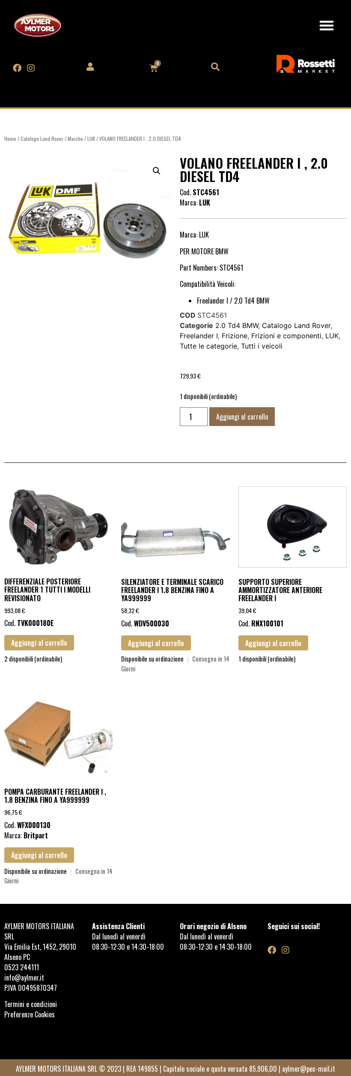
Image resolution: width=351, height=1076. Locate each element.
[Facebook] (17, 68)
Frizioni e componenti (286, 335)
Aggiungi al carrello (242, 416)
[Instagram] (31, 68)
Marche (75, 138)
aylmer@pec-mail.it (308, 1069)
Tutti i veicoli (262, 346)
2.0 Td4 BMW (236, 325)
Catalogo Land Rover (42, 138)
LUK (91, 138)
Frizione (234, 335)
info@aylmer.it (24, 977)
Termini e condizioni (31, 1004)
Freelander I (199, 335)
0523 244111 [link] (21, 967)
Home (10, 138)
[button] (326, 25)
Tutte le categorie (208, 346)
